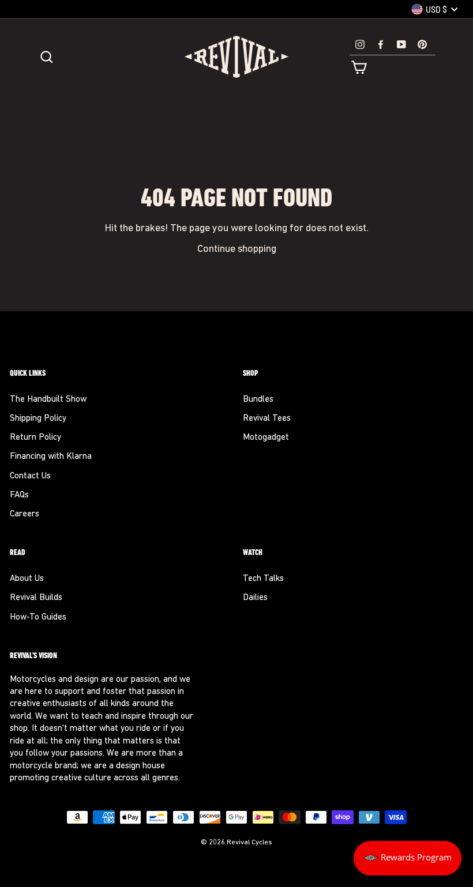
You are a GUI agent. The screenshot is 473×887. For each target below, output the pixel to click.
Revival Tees (267, 418)
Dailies (255, 598)
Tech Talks (263, 579)
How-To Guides (38, 617)
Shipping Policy (38, 418)
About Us (27, 579)
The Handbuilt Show (48, 399)
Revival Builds (36, 598)
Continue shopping (236, 249)
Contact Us (30, 476)
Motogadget (266, 437)
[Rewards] (407, 858)
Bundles (258, 399)
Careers (24, 514)
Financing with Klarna (51, 456)
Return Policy (35, 437)
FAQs (19, 495)
